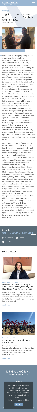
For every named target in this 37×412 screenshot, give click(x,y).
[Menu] (33, 3)
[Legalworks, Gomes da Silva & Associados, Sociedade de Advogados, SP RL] (10, 3)
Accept (18, 404)
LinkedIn (22, 238)
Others (8, 242)
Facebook (9, 238)
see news (5, 10)
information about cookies (18, 400)
